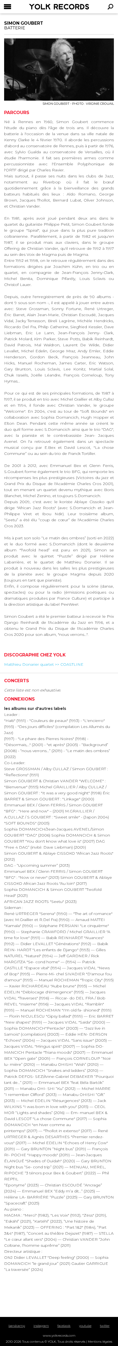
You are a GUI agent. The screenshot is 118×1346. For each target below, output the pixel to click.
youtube (85, 1326)
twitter (104, 1326)
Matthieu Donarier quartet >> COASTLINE (43, 664)
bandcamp (17, 1326)
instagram (41, 1326)
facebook (64, 1326)
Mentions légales (100, 1342)
